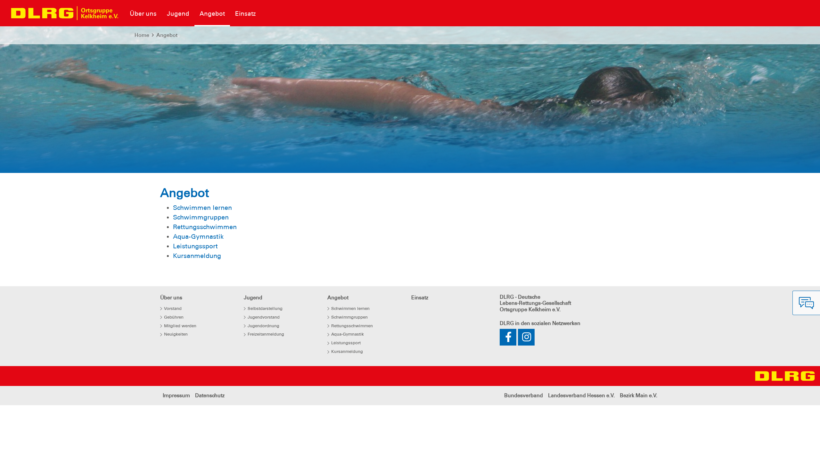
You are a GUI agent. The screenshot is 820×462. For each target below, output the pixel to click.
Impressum (176, 395)
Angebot (166, 35)
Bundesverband (523, 395)
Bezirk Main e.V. (638, 395)
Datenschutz (210, 395)
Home (142, 35)
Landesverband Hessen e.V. (581, 395)
